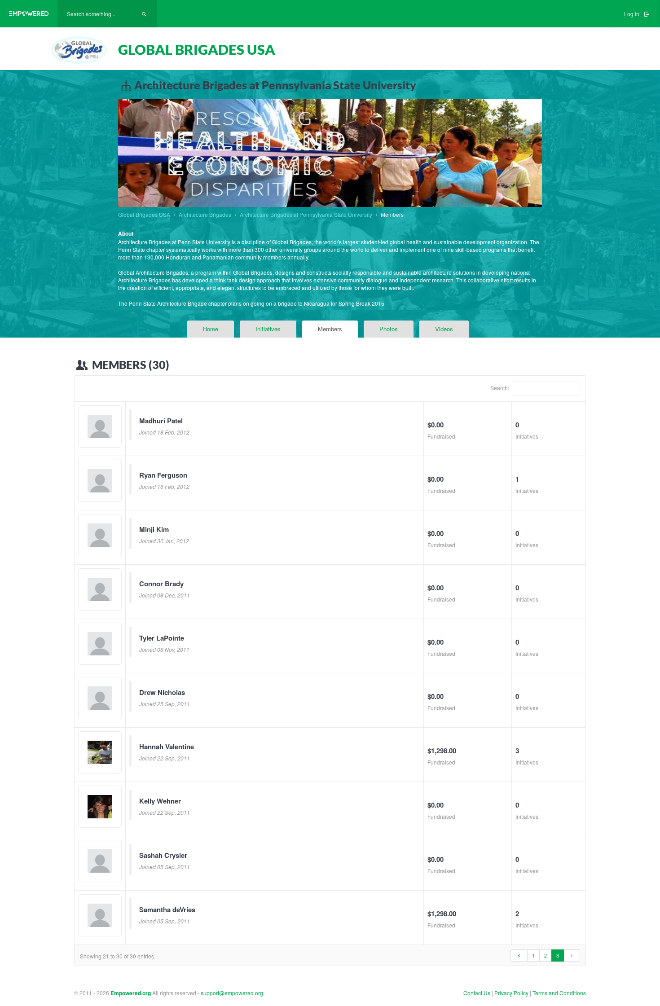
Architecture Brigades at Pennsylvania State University (306, 214)
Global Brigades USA (144, 214)
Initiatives (268, 329)
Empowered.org (130, 993)
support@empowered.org (232, 993)
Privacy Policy (512, 993)
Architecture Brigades (205, 214)
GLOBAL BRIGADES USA (196, 49)
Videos (444, 329)
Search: (500, 387)
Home (210, 329)
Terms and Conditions (559, 993)
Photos (388, 329)
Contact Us (476, 993)
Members (330, 329)
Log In (632, 14)
